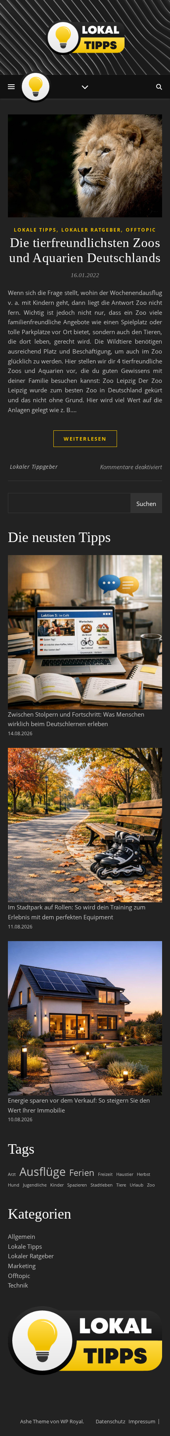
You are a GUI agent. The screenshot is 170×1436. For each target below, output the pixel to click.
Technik (18, 1285)
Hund (13, 1185)
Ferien (81, 1173)
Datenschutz (110, 1421)
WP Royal (71, 1421)
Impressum (141, 1421)
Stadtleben (102, 1185)
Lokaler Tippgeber (34, 466)
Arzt (12, 1174)
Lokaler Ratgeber (91, 229)
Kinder (57, 1185)
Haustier (124, 1174)
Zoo (151, 1185)
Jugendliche (35, 1185)
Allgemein (21, 1236)
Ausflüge (42, 1172)
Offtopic (141, 229)
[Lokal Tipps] (85, 37)
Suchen (146, 504)
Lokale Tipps (35, 229)
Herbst (143, 1174)
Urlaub (137, 1185)
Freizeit (105, 1174)
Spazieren (77, 1185)
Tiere (121, 1185)
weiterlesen (85, 438)
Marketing (22, 1266)
